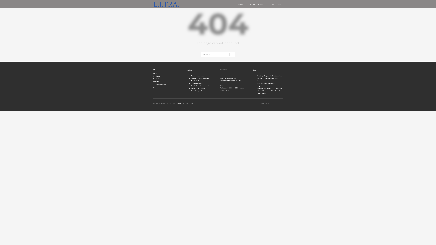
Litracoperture (177, 103)
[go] (232, 54)
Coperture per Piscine (198, 91)
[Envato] (281, 103)
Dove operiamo (160, 84)
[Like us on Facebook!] (270, 103)
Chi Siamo (156, 76)
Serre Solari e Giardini (198, 88)
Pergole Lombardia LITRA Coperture (270, 88)
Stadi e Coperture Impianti (200, 86)
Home (155, 73)
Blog (154, 87)
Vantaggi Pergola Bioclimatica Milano (270, 76)
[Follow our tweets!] (274, 103)
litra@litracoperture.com (232, 81)
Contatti (156, 82)
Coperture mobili (197, 83)
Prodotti (156, 79)
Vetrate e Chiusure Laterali (200, 78)
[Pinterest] (277, 103)
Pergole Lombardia (197, 76)
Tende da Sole (196, 81)
